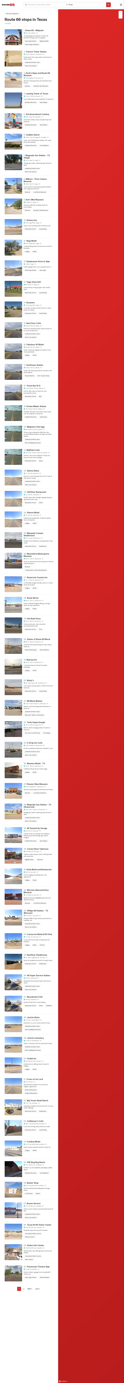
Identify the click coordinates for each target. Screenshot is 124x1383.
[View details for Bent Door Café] (29, 330)
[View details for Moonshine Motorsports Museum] (29, 562)
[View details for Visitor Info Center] (29, 1252)
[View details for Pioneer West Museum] (29, 791)
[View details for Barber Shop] (29, 1189)
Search (108, 4)
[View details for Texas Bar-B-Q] (29, 392)
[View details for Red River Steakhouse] (29, 961)
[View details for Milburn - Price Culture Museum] (29, 186)
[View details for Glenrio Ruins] (29, 477)
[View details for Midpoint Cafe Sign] (29, 435)
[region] (91, 696)
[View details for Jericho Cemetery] (29, 1045)
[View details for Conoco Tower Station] (29, 58)
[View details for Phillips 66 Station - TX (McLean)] (29, 919)
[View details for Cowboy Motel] (29, 1148)
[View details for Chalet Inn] (29, 1065)
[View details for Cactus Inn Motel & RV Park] (29, 941)
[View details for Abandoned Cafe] (29, 1003)
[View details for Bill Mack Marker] (29, 708)
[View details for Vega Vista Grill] (29, 289)
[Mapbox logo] (63, 1381)
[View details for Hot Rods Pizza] (29, 625)
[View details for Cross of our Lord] (29, 1086)
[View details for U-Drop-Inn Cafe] (29, 749)
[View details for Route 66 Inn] (29, 605)
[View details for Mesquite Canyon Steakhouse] (29, 540)
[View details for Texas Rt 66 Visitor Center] (29, 1231)
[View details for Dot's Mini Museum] (29, 206)
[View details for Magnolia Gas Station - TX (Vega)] (29, 163)
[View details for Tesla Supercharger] (29, 729)
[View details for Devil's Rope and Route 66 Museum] (29, 80)
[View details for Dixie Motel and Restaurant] (29, 876)
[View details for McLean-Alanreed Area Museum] (29, 897)
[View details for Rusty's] (29, 687)
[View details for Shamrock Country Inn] (29, 584)
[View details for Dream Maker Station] (29, 413)
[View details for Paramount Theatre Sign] (29, 1273)
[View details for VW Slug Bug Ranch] (29, 1169)
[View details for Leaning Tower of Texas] (29, 100)
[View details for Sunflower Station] (29, 372)
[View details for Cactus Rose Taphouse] (29, 855)
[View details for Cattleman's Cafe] (29, 1128)
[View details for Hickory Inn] (29, 227)
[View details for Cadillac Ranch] (29, 141)
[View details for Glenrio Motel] (29, 519)
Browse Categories (12, 13)
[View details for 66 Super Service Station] (29, 982)
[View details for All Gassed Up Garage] (29, 835)
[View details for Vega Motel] (29, 247)
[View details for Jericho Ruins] (29, 1024)
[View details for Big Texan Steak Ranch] (29, 1107)
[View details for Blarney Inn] (29, 666)
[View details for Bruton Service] (29, 1210)
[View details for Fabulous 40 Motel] (29, 351)
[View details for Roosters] (29, 309)
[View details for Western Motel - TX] (29, 770)
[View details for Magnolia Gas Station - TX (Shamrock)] (29, 813)
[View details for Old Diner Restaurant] (29, 499)
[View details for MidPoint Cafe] (29, 457)
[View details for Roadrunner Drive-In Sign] (29, 268)
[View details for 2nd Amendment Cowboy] (29, 121)
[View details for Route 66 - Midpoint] (29, 37)
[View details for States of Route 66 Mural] (29, 646)
